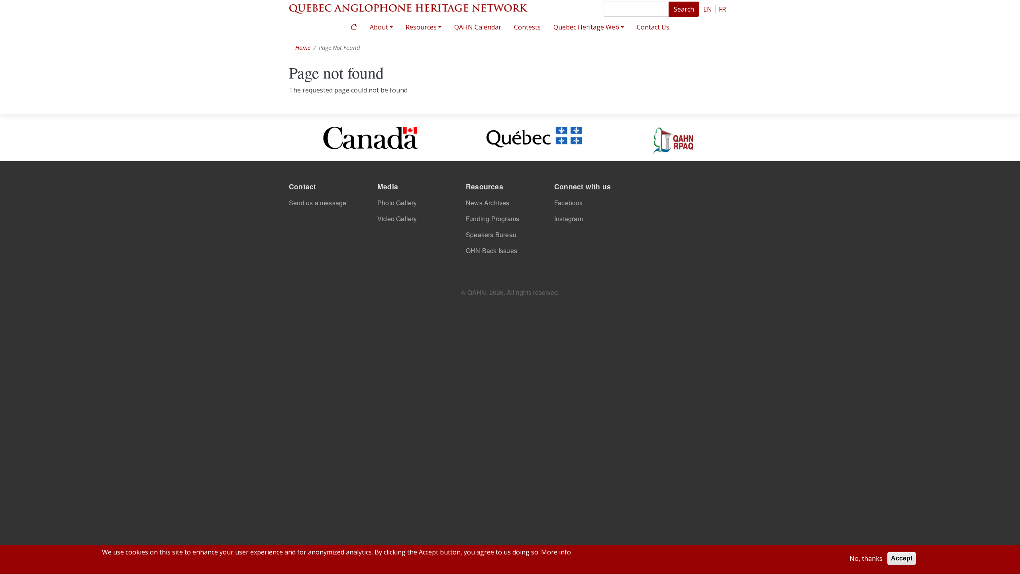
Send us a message (317, 202)
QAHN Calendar (477, 27)
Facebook (568, 202)
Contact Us (653, 27)
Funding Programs (492, 218)
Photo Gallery (397, 202)
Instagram (568, 218)
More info (556, 552)
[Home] (408, 8)
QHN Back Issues (491, 250)
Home (353, 26)
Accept (901, 558)
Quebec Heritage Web (586, 27)
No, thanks (866, 558)
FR (722, 9)
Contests (527, 27)
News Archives (488, 202)
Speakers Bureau (491, 234)
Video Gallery (397, 218)
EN (707, 9)
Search (684, 9)
